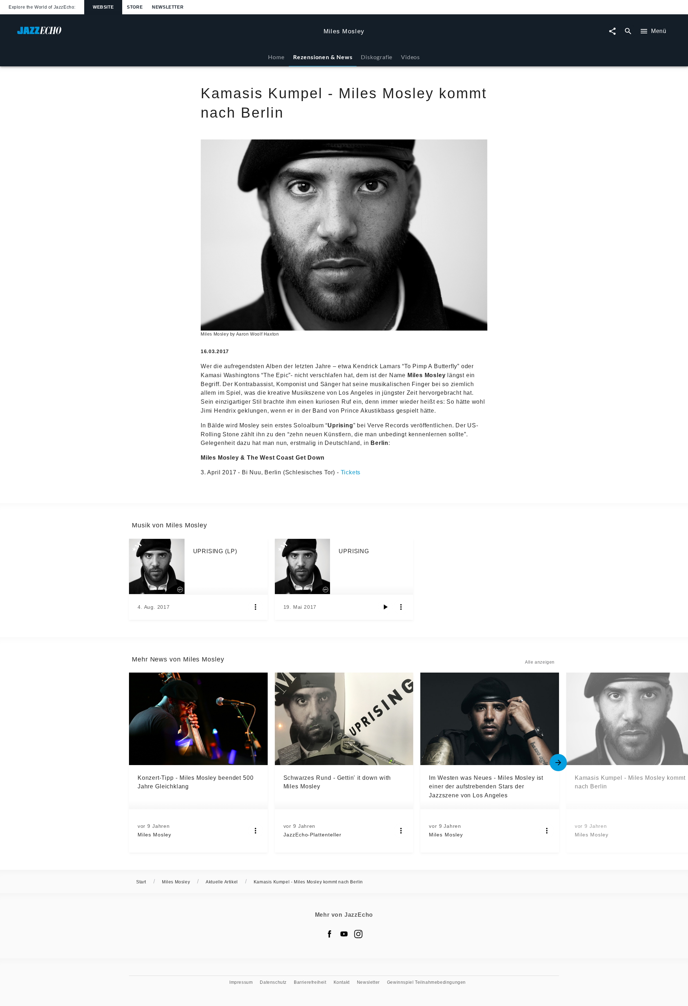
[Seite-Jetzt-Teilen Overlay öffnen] (612, 31)
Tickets (351, 472)
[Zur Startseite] (167, 34)
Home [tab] (276, 56)
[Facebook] (329, 934)
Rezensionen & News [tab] (322, 56)
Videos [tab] (410, 56)
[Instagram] (358, 934)
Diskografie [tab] (376, 56)
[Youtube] (344, 934)
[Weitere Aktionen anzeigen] (255, 607)
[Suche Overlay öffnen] (628, 31)
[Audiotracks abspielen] (385, 607)
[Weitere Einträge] (558, 762)
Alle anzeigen (540, 662)
